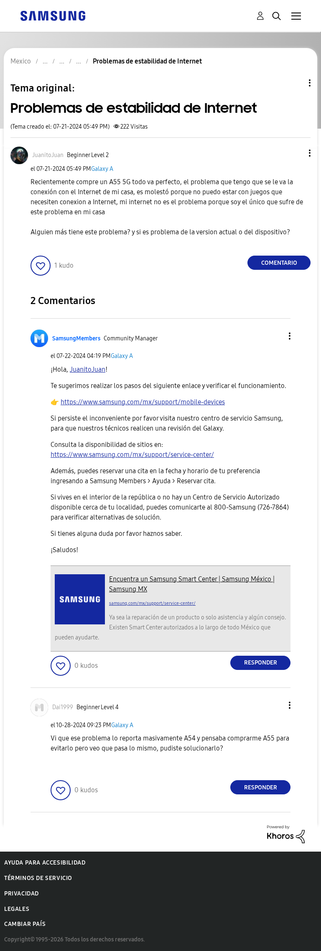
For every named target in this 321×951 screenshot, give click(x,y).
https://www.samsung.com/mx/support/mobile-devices (143, 402)
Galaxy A (102, 168)
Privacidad (21, 893)
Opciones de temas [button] (295, 82)
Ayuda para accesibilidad (44, 862)
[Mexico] (52, 15)
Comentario (279, 262)
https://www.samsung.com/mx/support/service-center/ (132, 455)
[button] (296, 153)
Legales (16, 909)
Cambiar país (25, 924)
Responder (260, 662)
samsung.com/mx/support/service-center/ (152, 603)
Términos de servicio (38, 878)
